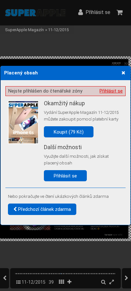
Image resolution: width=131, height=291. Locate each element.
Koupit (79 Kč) (69, 132)
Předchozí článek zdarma (44, 209)
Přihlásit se (111, 91)
